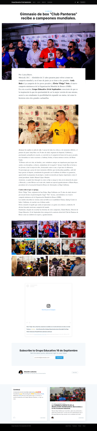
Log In (38, 2)
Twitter (79, 425)
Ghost (84, 425)
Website (44, 2)
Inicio (34, 2)
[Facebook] (75, 2)
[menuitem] (34, 2)
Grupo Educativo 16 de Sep (40, 334)
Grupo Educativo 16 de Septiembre (21, 2)
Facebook (50, 2)
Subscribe (83, 2)
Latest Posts (68, 425)
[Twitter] (78, 2)
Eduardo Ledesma (30, 372)
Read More (75, 372)
